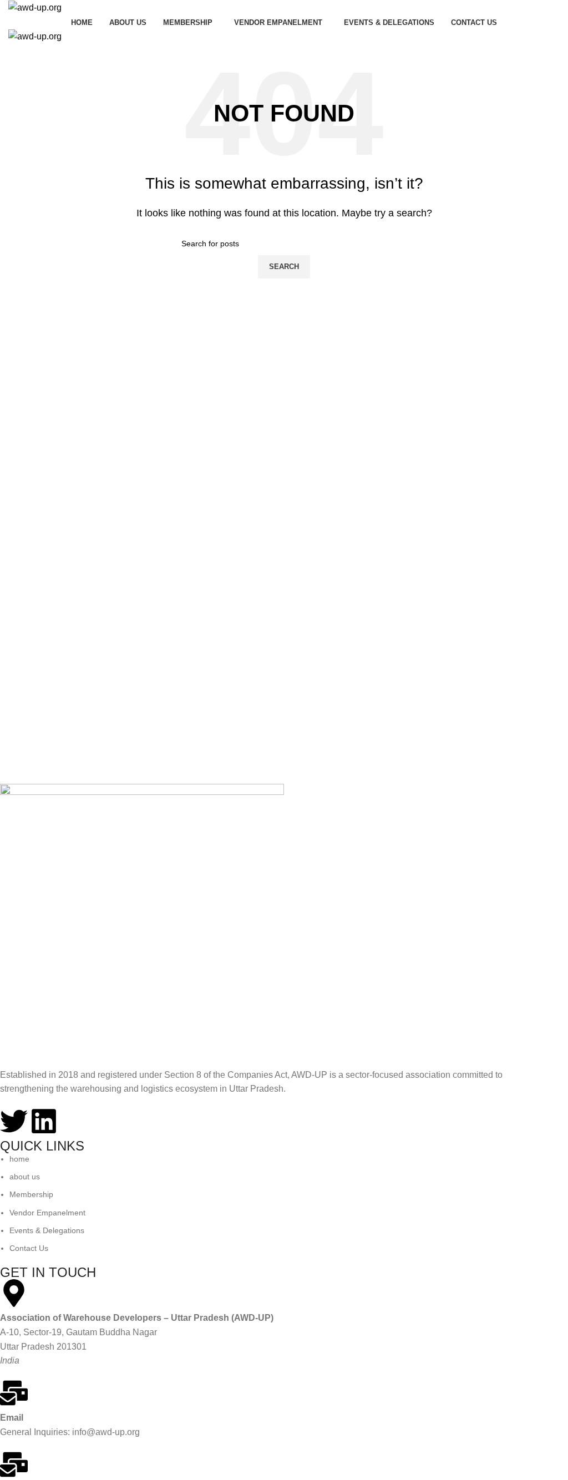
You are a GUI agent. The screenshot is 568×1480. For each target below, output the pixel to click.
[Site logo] (35, 7)
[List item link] (275, 1204)
